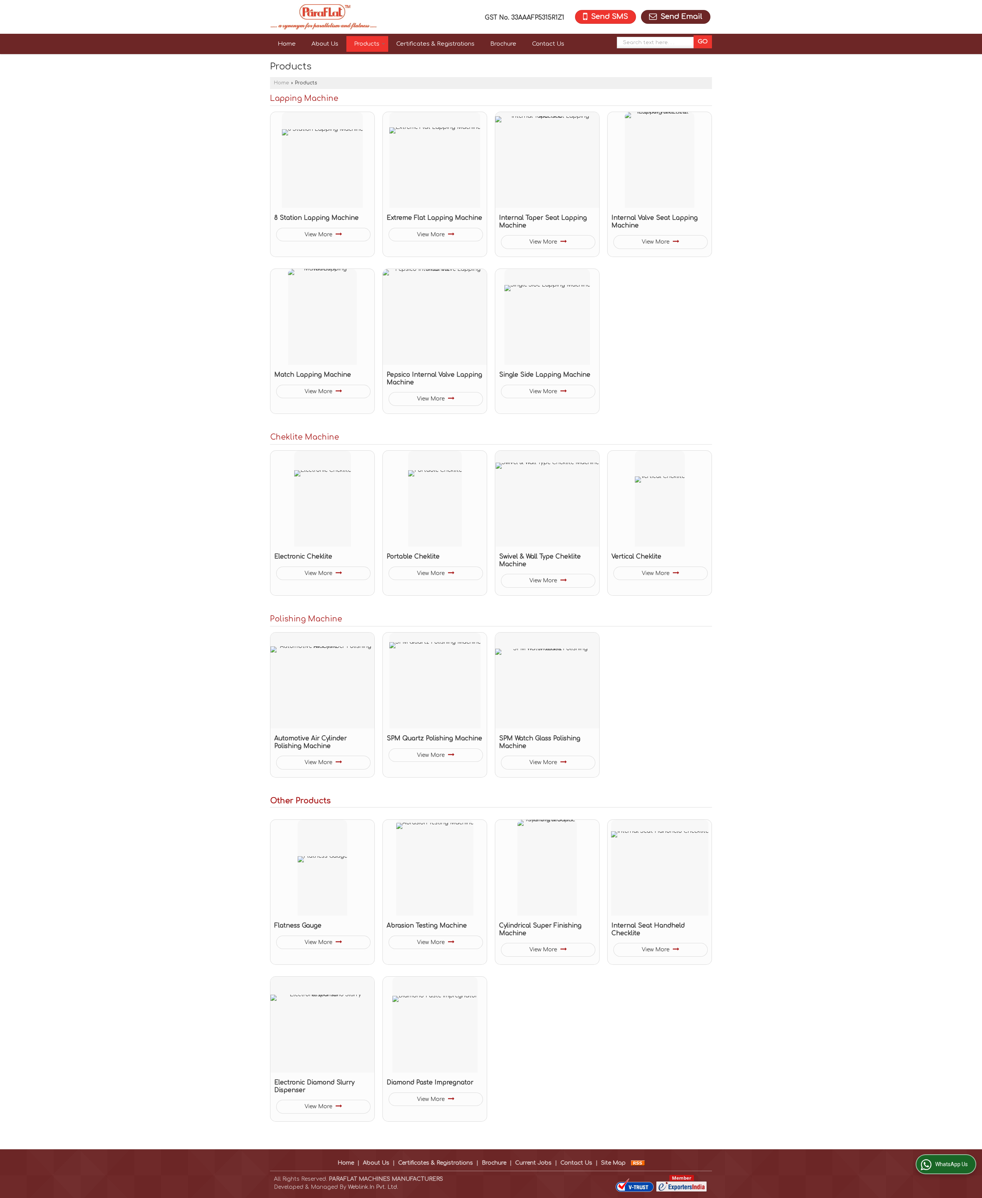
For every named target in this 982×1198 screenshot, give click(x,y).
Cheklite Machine (304, 437)
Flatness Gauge (297, 925)
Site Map (613, 1163)
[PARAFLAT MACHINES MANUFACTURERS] (323, 17)
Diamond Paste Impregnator (430, 1082)
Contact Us (548, 44)
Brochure (503, 44)
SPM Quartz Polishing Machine (434, 738)
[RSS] (638, 1163)
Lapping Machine (304, 98)
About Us (324, 44)
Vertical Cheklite (636, 556)
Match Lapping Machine (312, 374)
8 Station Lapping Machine (316, 217)
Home (287, 44)
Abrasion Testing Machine (427, 925)
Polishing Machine (306, 619)
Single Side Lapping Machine (544, 374)
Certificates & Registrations (435, 44)
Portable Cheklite (413, 556)
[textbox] (657, 42)
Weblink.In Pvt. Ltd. (373, 1187)
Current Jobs (533, 1163)
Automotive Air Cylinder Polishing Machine (310, 742)
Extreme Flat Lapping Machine (434, 217)
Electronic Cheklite (303, 556)
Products (366, 44)
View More (319, 234)
